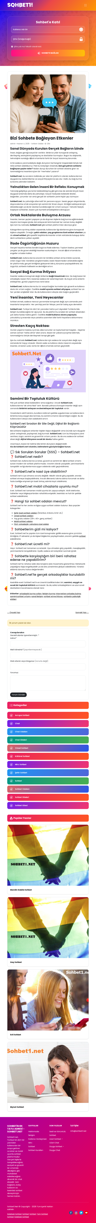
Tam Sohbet (42, 1214)
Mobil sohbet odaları (23, 521)
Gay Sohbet (16, 962)
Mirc (30, 1142)
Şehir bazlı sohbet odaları (25, 513)
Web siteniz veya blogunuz (29, 661)
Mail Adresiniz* (26, 649)
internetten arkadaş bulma (68, 593)
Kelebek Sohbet (14, 1214)
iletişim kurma (48, 593)
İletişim (31, 1135)
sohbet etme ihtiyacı (53, 596)
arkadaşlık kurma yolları (31, 593)
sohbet (82, 536)
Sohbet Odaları (37, 143)
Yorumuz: (14, 672)
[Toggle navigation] (85, 5)
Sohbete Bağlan (50, 53)
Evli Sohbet (15, 1034)
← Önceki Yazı (13, 612)
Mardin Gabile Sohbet (21, 890)
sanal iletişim (37, 596)
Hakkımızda (33, 1131)
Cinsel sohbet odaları (23, 515)
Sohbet (31, 1146)
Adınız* (13, 638)
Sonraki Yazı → (82, 612)
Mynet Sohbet (17, 1107)
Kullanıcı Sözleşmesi (37, 1139)
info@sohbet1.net (78, 1131)
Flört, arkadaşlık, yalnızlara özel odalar (31, 524)
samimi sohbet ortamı (20, 596)
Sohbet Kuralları (35, 1150)
